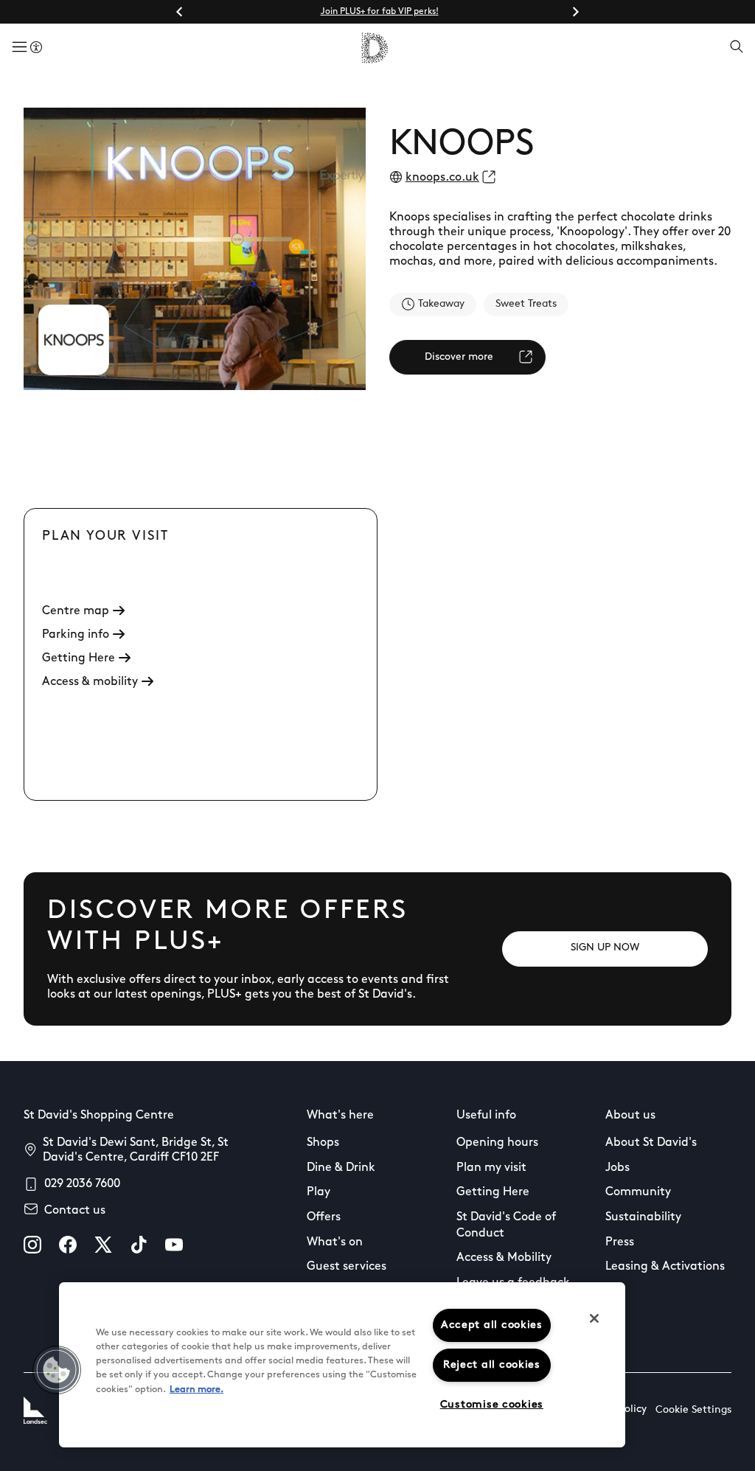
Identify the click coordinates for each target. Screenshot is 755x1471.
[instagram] (32, 1244)
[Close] (594, 1318)
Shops (323, 1143)
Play (318, 1192)
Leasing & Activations (665, 1267)
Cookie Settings (693, 1410)
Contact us (74, 1211)
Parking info (75, 635)
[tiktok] (138, 1244)
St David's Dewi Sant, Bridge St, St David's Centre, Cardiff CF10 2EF (136, 1150)
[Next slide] (575, 12)
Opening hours (497, 1143)
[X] (103, 1244)
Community (638, 1192)
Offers (324, 1217)
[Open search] (736, 48)
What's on (335, 1242)
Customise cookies (491, 1405)
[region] (342, 1364)
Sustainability (643, 1217)
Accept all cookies (492, 1325)
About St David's (651, 1143)
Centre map (75, 611)
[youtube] (174, 1244)
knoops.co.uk (442, 178)
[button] (56, 1370)
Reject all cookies (491, 1365)
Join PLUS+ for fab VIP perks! (380, 11)
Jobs (617, 1168)
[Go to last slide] (180, 12)
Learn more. (196, 1389)
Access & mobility (90, 682)
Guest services (346, 1267)
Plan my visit (491, 1168)
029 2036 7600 (82, 1184)
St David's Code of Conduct (506, 1225)
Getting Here (78, 658)
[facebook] (68, 1244)
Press (619, 1242)
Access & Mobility (504, 1258)
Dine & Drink (341, 1168)
